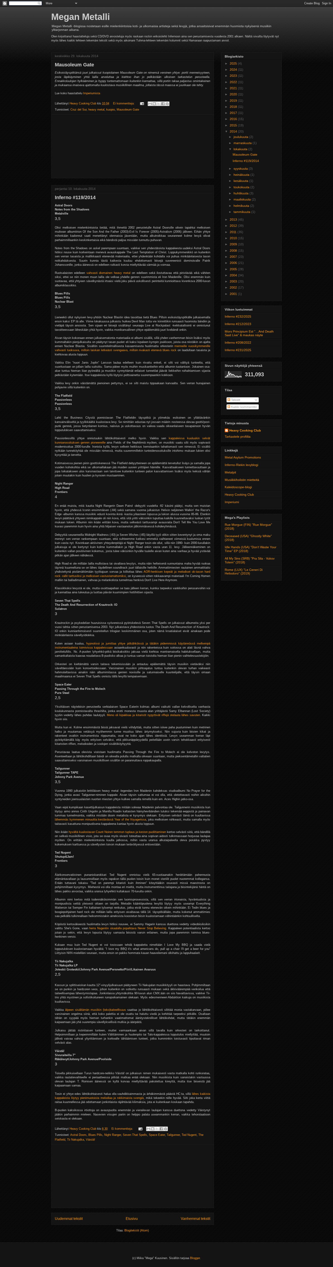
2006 (234, 263)
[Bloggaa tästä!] (154, 103)
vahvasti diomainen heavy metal (108, 273)
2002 (234, 287)
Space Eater (157, 1135)
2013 (234, 219)
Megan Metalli (80, 17)
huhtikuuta (241, 193)
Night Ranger (112, 1135)
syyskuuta (241, 168)
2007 (234, 256)
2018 (234, 107)
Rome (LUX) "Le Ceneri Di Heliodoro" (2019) (244, 571)
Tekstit (235, 400)
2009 (234, 244)
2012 (234, 225)
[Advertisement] (132, 146)
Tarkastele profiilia (238, 436)
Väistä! (90, 1139)
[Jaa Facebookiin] (163, 103)
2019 (234, 100)
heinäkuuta (242, 174)
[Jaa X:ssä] (158, 103)
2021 (234, 88)
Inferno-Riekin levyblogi (241, 465)
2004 (234, 275)
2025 (234, 63)
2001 (234, 294)
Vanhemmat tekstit (195, 1219)
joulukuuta (241, 137)
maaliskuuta (243, 199)
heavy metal (96, 109)
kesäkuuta (241, 181)
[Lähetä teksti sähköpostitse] (141, 103)
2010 (234, 238)
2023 (234, 75)
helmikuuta (242, 206)
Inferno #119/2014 (75, 197)
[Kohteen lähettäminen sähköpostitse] (150, 103)
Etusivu (132, 1219)
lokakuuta (241, 149)
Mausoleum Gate (74, 65)
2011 (233, 232)
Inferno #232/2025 (238, 316)
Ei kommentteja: (124, 103)
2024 (234, 69)
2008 (234, 250)
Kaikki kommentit (242, 407)
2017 (234, 113)
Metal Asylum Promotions (243, 457)
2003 (234, 281)
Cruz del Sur (78, 109)
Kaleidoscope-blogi (238, 487)
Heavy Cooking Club (245, 430)
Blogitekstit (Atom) (136, 1230)
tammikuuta (242, 212)
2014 (234, 131)
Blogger (195, 1258)
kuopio (110, 109)
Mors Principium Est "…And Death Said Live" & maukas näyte (249, 333)
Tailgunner (173, 1135)
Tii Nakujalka (75, 1139)
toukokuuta (242, 187)
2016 (234, 119)
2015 (234, 125)
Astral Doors (78, 1135)
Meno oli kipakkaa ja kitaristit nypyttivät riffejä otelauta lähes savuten (153, 715)
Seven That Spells (135, 1135)
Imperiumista (91, 93)
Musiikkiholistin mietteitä (242, 480)
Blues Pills (95, 1135)
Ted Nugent (189, 1135)
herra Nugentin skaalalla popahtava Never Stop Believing (127, 928)
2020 (234, 94)
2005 (234, 269)
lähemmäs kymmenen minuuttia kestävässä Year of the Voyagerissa (100, 819)
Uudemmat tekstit (69, 1219)
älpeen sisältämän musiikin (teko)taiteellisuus (95, 1009)
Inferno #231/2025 (238, 350)
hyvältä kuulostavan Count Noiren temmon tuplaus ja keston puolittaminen (117, 832)
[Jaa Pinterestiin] (167, 103)
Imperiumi (232, 502)
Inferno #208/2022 (238, 342)
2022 (234, 82)
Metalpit (230, 472)
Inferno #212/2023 (238, 324)
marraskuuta (243, 143)
